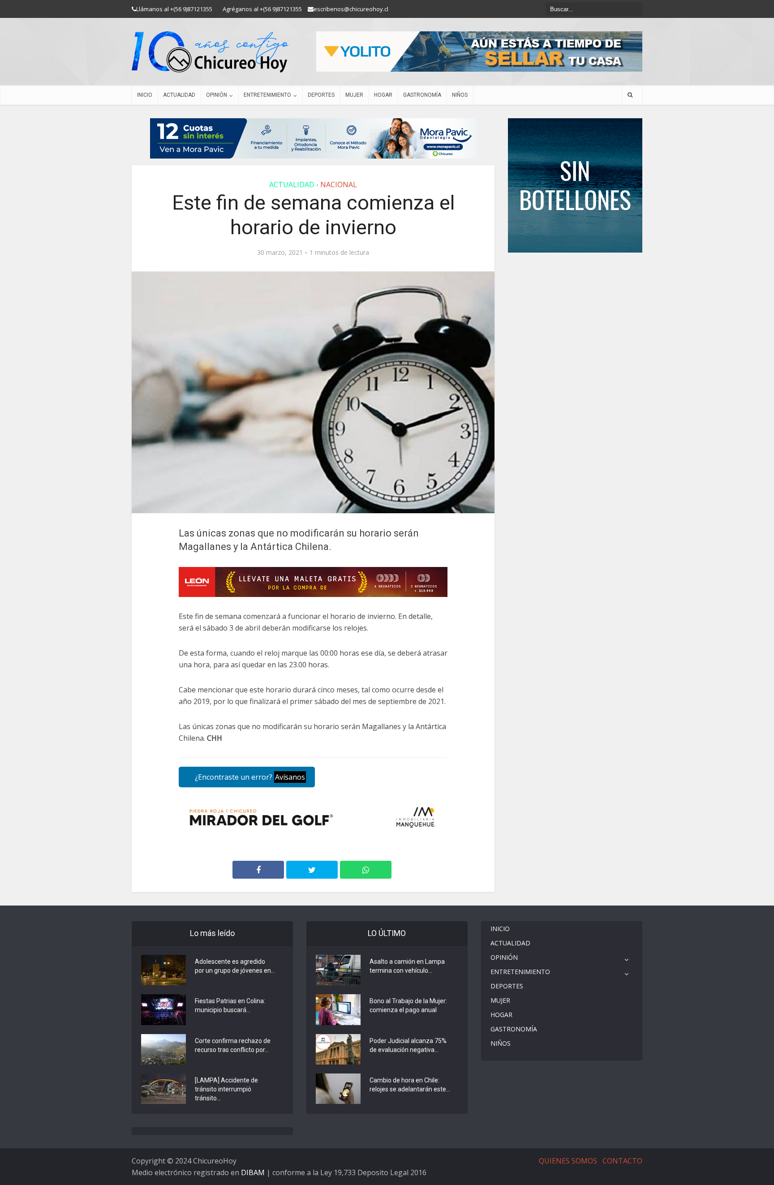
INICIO (144, 95)
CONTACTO (622, 1161)
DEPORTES (321, 95)
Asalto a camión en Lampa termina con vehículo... (407, 966)
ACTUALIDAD (179, 95)
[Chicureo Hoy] (210, 52)
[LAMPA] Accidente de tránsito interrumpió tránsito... (226, 1089)
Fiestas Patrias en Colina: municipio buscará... (230, 1005)
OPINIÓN (216, 95)
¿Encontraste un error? (249, 777)
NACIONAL (338, 184)
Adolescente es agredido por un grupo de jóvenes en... (235, 966)
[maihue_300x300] (575, 184)
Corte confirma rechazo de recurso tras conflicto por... (233, 1045)
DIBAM (253, 1172)
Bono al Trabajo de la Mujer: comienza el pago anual (408, 1005)
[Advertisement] (575, 279)
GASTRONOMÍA (422, 95)
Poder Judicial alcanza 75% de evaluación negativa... (408, 1045)
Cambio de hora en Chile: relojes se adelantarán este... (410, 1085)
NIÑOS (460, 95)
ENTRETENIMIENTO (267, 95)
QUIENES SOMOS (568, 1161)
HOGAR (383, 95)
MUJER (354, 95)
